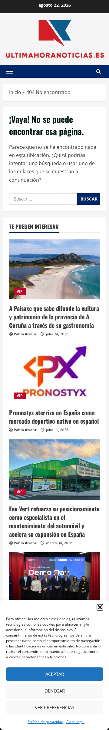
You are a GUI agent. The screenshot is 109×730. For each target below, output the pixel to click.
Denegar (55, 691)
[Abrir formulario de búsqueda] (98, 71)
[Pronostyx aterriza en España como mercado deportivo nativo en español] (54, 373)
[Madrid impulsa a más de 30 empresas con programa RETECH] (54, 582)
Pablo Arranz (25, 334)
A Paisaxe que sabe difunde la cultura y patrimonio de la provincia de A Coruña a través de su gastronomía (54, 317)
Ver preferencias (54, 707)
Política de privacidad (45, 721)
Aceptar (54, 674)
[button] (100, 607)
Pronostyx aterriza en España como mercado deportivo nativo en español (54, 416)
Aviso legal (75, 721)
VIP (20, 291)
